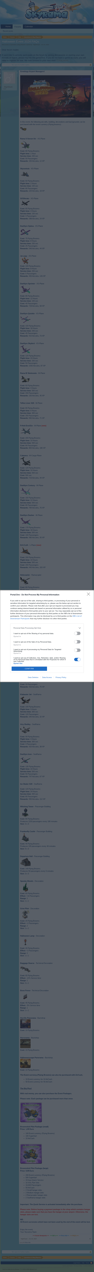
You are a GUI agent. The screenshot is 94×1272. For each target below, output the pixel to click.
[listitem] (47, 628)
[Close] (89, 595)
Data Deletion (33, 677)
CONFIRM (29, 669)
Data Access (47, 677)
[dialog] (47, 636)
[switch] (77, 633)
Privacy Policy (61, 677)
